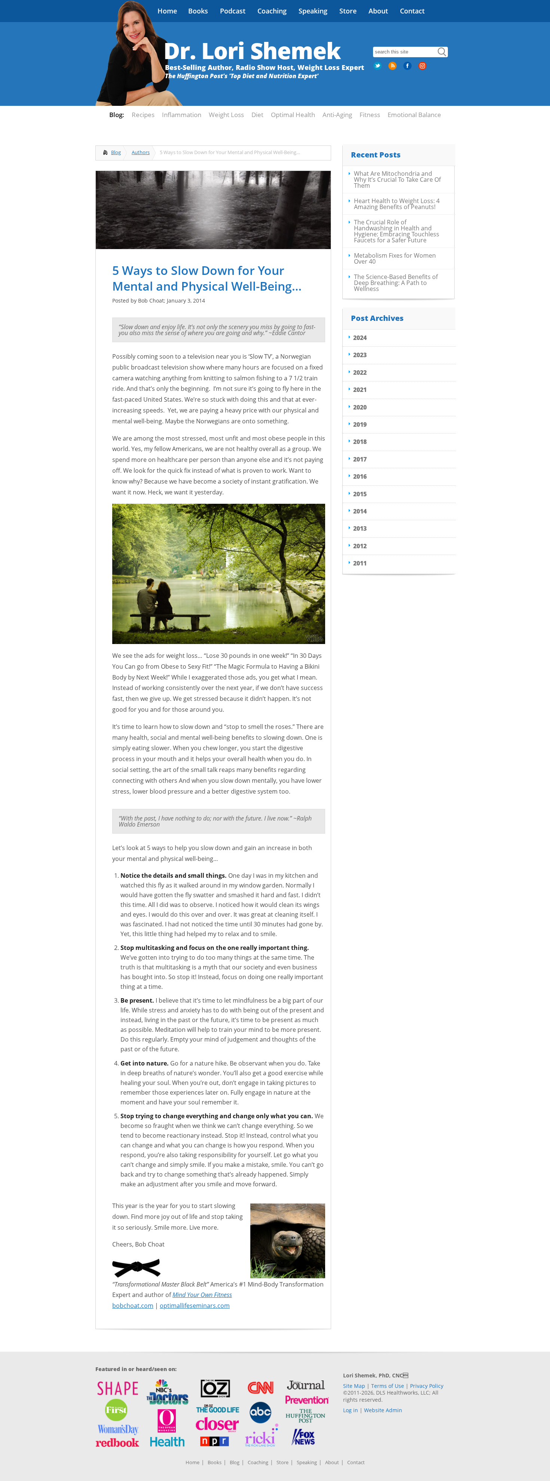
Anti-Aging (337, 114)
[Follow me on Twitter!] (378, 68)
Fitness (370, 114)
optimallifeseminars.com (195, 1305)
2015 (360, 494)
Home (167, 10)
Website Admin (383, 1410)
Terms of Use (387, 1385)
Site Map (354, 1385)
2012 (360, 546)
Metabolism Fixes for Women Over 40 (395, 258)
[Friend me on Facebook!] (408, 68)
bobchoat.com (132, 1305)
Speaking (313, 10)
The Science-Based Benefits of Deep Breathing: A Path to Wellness (396, 283)
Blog (116, 152)
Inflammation (181, 114)
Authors (141, 152)
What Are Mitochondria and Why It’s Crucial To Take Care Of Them (397, 179)
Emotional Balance (414, 114)
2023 (360, 355)
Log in (350, 1410)
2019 (360, 424)
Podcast (232, 10)
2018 (360, 442)
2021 (360, 390)
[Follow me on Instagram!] (423, 68)
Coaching (272, 10)
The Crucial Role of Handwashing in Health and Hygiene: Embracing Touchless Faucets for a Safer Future (396, 231)
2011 (360, 563)
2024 (360, 338)
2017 (360, 459)
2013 (360, 528)
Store (348, 10)
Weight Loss (226, 114)
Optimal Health (293, 114)
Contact (412, 10)
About (378, 10)
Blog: (116, 114)
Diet (257, 114)
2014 (360, 511)
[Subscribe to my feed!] (393, 68)
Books (198, 10)
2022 (360, 372)
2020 (360, 407)
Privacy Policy (426, 1385)
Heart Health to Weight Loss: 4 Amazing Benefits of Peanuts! (397, 204)
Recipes (143, 114)
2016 (360, 476)
